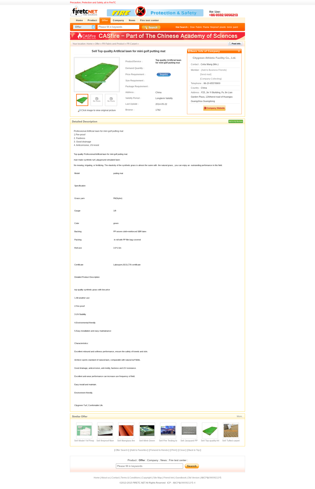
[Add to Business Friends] (213, 70)
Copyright (146, 477)
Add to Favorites (139, 450)
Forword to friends (159, 450)
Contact (115, 477)
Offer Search (121, 450)
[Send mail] (205, 74)
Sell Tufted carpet (231, 440)
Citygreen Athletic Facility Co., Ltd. (214, 57)
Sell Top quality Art (210, 440)
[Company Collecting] (210, 79)
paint (235, 27)
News (163, 460)
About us (105, 477)
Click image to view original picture (98, 110)
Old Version (193, 477)
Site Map (157, 477)
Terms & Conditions (130, 477)
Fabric (199, 27)
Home (90, 43)
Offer (97, 43)
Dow (192, 27)
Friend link (169, 477)
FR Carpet (132, 43)
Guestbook (181, 477)
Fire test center (177, 460)
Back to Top (194, 450)
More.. (240, 416)
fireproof (214, 27)
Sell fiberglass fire (126, 440)
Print (173, 450)
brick (229, 27)
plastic (223, 27)
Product (132, 460)
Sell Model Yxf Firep (84, 440)
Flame (206, 27)
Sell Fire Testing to (168, 440)
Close (182, 450)
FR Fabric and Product (113, 43)
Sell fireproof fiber (105, 440)
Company (152, 460)
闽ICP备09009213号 (211, 477)
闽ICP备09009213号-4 (184, 483)
